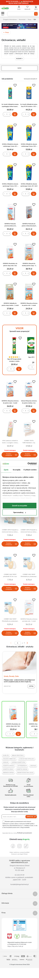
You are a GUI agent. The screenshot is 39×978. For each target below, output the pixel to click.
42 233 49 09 (19, 875)
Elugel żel (6, 755)
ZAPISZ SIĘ (30, 816)
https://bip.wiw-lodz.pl (15, 946)
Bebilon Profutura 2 (18, 755)
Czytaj (31, 686)
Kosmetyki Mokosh (22, 769)
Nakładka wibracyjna (9, 758)
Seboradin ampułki (8, 772)
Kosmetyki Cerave (8, 769)
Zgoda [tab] (6, 469)
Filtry (20, 68)
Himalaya (5, 762)
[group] (19, 2)
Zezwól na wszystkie (19, 505)
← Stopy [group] (6, 32)
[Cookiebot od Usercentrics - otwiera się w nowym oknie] (28, 464)
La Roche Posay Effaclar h (26, 758)
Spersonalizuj (18, 512)
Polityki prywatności (24, 833)
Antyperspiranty (22, 765)
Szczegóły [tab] (16, 469)
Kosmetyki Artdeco (8, 765)
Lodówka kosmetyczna (18, 762)
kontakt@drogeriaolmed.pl (20, 884)
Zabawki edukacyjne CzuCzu (25, 772)
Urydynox (33, 765)
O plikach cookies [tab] (30, 469)
